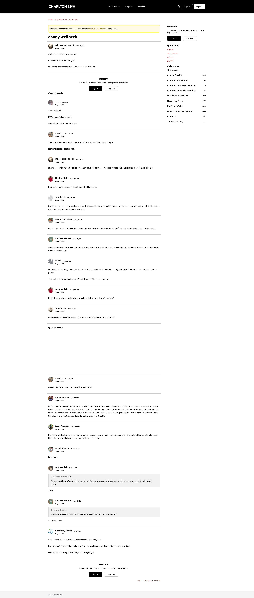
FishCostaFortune (63, 219)
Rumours (186, 116)
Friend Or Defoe (62, 448)
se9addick (60, 197)
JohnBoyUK (60, 308)
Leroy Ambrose (62, 426)
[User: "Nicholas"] (50, 134)
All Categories (172, 70)
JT (56, 101)
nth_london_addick (64, 45)
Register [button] (111, 88)
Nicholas (59, 133)
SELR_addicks (62, 177)
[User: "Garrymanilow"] (50, 398)
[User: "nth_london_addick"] (50, 46)
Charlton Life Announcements (186, 85)
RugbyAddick (61, 467)
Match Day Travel (186, 100)
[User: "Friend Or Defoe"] (50, 449)
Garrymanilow (62, 397)
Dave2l (58, 260)
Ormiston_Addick (63, 530)
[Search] (178, 6)
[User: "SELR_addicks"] (50, 179)
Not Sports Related (186, 106)
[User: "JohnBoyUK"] (50, 309)
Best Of (170, 61)
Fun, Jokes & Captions (186, 95)
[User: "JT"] (50, 102)
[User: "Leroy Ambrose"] (50, 427)
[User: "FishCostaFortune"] (50, 220)
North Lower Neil (63, 238)
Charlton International (186, 80)
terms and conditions (96, 29)
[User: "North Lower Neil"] (50, 239)
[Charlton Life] (62, 6)
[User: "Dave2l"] (50, 261)
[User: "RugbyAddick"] (50, 468)
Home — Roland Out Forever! (148, 580)
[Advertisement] (127, 350)
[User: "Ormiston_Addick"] (50, 531)
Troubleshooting (186, 121)
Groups (170, 57)
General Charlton (186, 75)
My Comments (172, 53)
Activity (170, 50)
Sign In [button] (95, 88)
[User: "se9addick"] (50, 198)
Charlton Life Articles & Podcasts (186, 90)
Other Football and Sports (186, 111)
